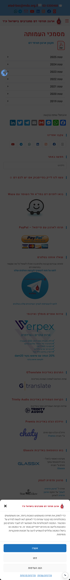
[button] (5, 506)
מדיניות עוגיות (45, 575)
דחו (35, 558)
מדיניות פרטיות (28, 575)
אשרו (35, 548)
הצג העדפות (35, 568)
